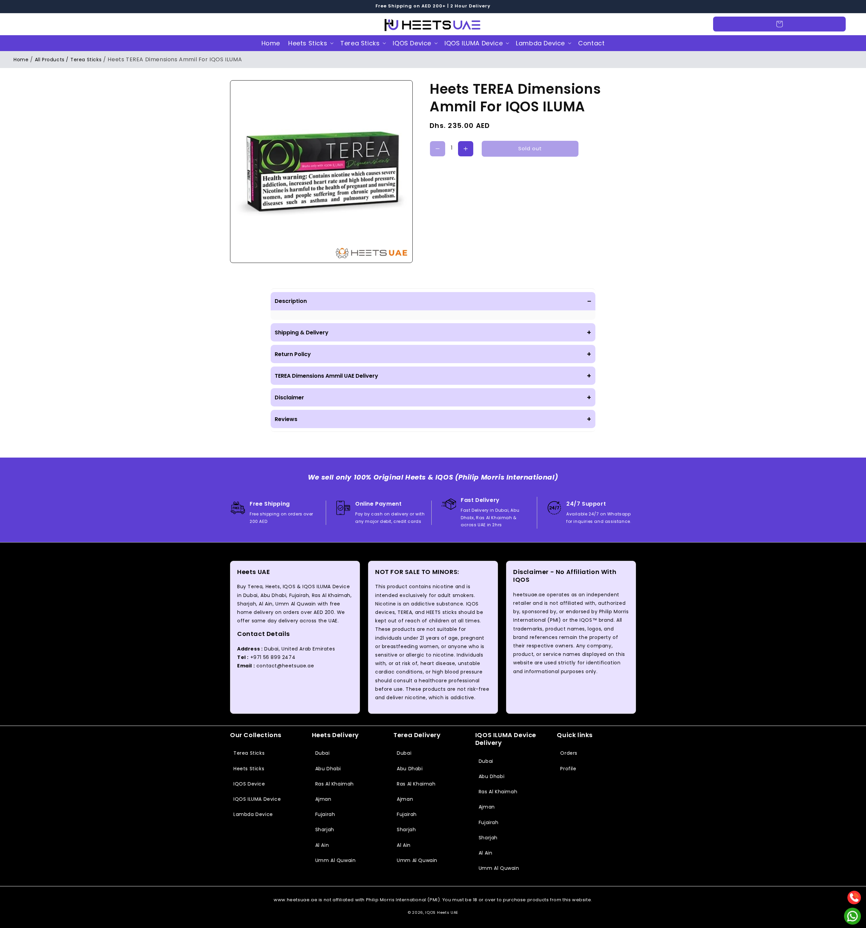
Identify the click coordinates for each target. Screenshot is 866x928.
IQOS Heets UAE (441, 912)
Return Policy (433, 354)
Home (21, 59)
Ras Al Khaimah (334, 783)
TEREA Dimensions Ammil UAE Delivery (433, 375)
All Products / (52, 59)
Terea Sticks (360, 43)
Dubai (322, 753)
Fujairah (325, 814)
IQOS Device (412, 43)
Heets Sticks (307, 43)
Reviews (433, 419)
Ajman (323, 799)
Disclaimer (433, 397)
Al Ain (322, 845)
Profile (568, 768)
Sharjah (324, 829)
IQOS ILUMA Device (474, 43)
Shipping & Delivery (433, 332)
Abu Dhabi (328, 768)
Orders (568, 753)
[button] (27, 24)
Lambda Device (540, 43)
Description (433, 301)
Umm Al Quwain (335, 860)
